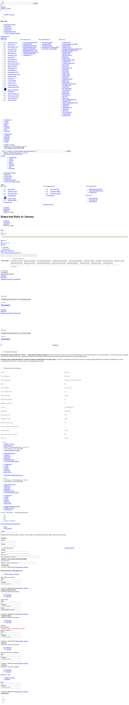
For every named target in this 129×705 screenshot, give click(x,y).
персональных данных (21, 567)
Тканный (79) (27, 55)
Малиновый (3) (12, 68)
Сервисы (7, 135)
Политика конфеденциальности (13, 475)
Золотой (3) (11, 57)
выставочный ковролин (44, 260)
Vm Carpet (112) (67, 112)
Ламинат (8, 26)
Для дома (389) (46, 44)
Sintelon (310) (66, 101)
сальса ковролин (108, 263)
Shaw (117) (65, 98)
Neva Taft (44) (66, 90)
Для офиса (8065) (47, 45)
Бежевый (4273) (12, 42)
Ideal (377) (65, 80)
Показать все (8, 202)
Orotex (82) (65, 91)
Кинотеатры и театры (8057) (50, 47)
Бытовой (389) (27, 44)
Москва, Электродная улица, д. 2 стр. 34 (15, 152)
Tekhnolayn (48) (67, 107)
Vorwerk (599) (66, 114)
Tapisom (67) (66, 104)
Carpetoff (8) (66, 61)
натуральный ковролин (76, 260)
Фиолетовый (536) (13, 96)
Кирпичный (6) (12, 59)
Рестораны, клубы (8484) (49, 49)
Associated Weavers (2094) (70, 44)
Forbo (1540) (66, 74)
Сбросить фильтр (18, 258)
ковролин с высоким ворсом (104, 260)
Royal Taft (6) (66, 95)
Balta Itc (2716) (66, 47)
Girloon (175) (66, 76)
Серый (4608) (12, 80)
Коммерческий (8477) (29, 49)
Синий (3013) (12, 83)
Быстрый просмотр (3, 276)
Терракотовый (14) (13, 93)
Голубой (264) (12, 51)
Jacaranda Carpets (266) (69, 83)
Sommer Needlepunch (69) (69, 102)
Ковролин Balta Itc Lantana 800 (16, 299)
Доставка (7, 127)
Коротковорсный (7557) (30, 50)
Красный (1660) (12, 66)
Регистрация (8, 528)
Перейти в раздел (48, 204)
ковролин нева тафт (17, 263)
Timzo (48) (65, 109)
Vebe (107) (65, 110)
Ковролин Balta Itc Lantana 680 (16, 333)
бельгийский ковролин (43, 263)
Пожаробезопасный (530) (30, 52)
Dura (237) (65, 66)
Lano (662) (65, 87)
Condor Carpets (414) (68, 63)
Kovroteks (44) (66, 85)
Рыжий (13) (11, 78)
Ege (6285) (65, 71)
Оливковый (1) (12, 70)
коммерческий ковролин (60, 260)
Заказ (5, 124)
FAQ (5, 129)
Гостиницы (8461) (47, 42)
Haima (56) (65, 77)
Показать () (18, 255)
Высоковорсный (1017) (30, 45)
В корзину (5, 305)
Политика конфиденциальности (10, 524)
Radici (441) (65, 93)
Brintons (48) (66, 58)
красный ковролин (72, 263)
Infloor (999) (66, 82)
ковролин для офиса (30, 260)
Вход (5, 527)
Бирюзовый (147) (13, 47)
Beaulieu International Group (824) (72, 49)
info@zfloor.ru (8, 445)
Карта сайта (7, 472)
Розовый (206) (12, 76)
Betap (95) (65, 56)
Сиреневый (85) (12, 85)
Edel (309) (65, 69)
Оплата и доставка (9, 521)
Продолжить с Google (12, 574)
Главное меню (5, 36)
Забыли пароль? (69, 548)
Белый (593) (11, 45)
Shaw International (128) (69, 99)
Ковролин (9, 30)
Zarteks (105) (66, 115)
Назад (2, 184)
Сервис (6, 123)
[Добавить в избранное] (127, 2)
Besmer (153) (66, 53)
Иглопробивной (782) (29, 47)
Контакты (7, 131)
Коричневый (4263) (13, 64)
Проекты (7, 138)
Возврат (6, 126)
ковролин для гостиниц (59, 263)
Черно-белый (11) (13, 98)
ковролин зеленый (29, 263)
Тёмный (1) (11, 91)
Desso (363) (65, 64)
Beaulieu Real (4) (67, 52)
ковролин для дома (16, 260)
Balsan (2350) (66, 45)
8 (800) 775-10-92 (6, 8)
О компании (8, 120)
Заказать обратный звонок (26, 151)
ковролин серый (119, 260)
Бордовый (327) (12, 49)
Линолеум (9, 28)
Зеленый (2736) (12, 55)
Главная (6, 207)
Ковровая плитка (11, 31)
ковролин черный (89, 260)
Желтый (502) (12, 53)
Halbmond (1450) (67, 79)
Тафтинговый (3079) (29, 53)
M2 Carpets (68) (67, 88)
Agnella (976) (66, 42)
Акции (6, 121)
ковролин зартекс (96, 263)
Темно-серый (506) (13, 87)
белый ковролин (85, 263)
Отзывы (6, 140)
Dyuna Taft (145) (67, 68)
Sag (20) (64, 96)
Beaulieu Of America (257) (70, 50)
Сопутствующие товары (13, 33)
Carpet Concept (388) (68, 60)
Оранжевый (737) (13, 72)
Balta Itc (5, 243)
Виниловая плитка (9, 24)
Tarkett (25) (65, 106)
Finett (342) (65, 72)
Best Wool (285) (67, 55)
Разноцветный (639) (14, 74)
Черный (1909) (12, 100)
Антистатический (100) (30, 42)
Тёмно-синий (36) (13, 90)
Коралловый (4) (12, 61)
